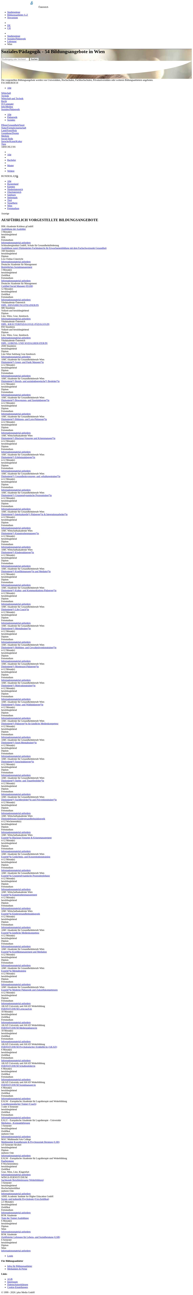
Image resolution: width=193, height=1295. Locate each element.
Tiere (3, 144)
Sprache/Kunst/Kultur (11, 141)
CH (9, 28)
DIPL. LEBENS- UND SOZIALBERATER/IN (24, 343)
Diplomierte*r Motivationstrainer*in (18, 685)
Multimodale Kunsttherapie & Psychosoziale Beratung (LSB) (30, 1142)
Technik (5, 95)
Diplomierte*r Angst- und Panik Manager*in (22, 362)
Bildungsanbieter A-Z (17, 15)
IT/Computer (7, 104)
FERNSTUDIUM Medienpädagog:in (19, 1028)
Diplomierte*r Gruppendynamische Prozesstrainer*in (26, 495)
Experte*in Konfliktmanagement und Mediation (24, 952)
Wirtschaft (6, 93)
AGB (10, 1279)
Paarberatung (7, 1161)
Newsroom (12, 17)
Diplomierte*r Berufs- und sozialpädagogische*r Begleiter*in (30, 381)
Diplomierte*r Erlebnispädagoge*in (18, 457)
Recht (4, 101)
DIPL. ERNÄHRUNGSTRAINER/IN (20, 305)
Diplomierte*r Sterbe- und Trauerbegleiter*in (22, 780)
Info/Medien (7, 106)
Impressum (12, 1282)
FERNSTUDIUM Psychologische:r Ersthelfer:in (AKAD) (29, 1047)
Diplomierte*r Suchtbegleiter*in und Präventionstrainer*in (29, 799)
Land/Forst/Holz (9, 130)
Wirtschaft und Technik (12, 98)
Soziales (11, 120)
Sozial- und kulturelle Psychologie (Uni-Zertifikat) (25, 1199)
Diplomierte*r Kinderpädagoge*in (17, 552)
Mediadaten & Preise (17, 1269)
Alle (9, 88)
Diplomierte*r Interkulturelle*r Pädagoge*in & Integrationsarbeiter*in (34, 514)
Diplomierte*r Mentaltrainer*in (16, 628)
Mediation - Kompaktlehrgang (15, 1123)
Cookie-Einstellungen (17, 1287)
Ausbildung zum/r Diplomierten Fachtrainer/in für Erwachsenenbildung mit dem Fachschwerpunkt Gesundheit (53, 248)
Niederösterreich (15, 189)
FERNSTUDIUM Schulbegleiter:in (18, 1066)
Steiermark (12, 197)
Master (10, 165)
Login (10, 1256)
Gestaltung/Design (10, 133)
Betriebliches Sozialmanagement (16, 267)
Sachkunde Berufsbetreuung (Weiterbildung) (22, 1180)
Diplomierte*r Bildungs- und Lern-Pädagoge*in (24, 419)
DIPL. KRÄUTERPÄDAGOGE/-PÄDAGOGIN (25, 324)
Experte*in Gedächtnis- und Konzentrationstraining (25, 856)
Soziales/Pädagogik (16, 38)
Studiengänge (13, 12)
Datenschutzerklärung (17, 1284)
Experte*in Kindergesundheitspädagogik (20, 913)
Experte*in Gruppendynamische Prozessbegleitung (25, 875)
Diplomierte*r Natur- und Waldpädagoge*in (22, 704)
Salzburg (11, 195)
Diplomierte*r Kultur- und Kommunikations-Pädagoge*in (28, 590)
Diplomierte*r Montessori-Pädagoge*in (20, 666)
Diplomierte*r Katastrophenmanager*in (20, 533)
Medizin (5, 136)
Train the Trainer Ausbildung (15, 1218)
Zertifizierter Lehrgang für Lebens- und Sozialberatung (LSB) (30, 1237)
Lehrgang (11, 41)
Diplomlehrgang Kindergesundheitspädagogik (23, 818)
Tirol (9, 200)
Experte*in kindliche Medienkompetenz (20, 933)
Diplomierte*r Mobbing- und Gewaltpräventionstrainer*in (28, 647)
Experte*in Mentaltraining (13, 971)
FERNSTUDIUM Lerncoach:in (16, 1009)
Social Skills (7, 138)
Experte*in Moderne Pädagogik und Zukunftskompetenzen (29, 990)
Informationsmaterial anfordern (16, 242)
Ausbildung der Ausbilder (13, 229)
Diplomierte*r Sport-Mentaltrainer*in (19, 742)
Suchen (34, 59)
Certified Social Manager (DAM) (17, 286)
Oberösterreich (14, 192)
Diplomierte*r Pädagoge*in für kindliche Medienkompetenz (29, 723)
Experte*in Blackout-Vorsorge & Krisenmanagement (26, 837)
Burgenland (12, 184)
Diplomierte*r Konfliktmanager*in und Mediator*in (26, 571)
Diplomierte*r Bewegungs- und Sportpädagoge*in (25, 400)
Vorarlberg (12, 203)
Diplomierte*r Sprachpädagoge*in (17, 761)
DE (9, 25)
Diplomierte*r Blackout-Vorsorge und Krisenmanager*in (28, 438)
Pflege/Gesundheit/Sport (12, 125)
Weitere (10, 171)
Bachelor (11, 160)
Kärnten (11, 186)
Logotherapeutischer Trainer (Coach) (18, 1104)
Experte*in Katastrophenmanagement (19, 894)
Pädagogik (12, 117)
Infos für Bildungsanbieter (19, 1266)
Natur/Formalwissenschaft (13, 127)
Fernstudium (13, 208)
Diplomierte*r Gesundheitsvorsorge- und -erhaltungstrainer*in (30, 476)
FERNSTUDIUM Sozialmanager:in (18, 1085)
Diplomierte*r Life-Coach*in (15, 609)
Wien (9, 205)
